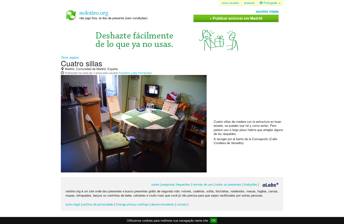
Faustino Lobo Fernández (135, 73)
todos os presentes (228, 184)
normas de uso (203, 184)
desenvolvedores (162, 204)
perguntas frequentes (175, 184)
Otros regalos (70, 57)
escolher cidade (267, 11)
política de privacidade (98, 204)
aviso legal (73, 204)
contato (182, 204)
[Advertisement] (249, 89)
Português (270, 2)
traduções (250, 184)
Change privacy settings (132, 204)
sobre (155, 184)
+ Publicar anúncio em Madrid (236, 18)
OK (213, 220)
